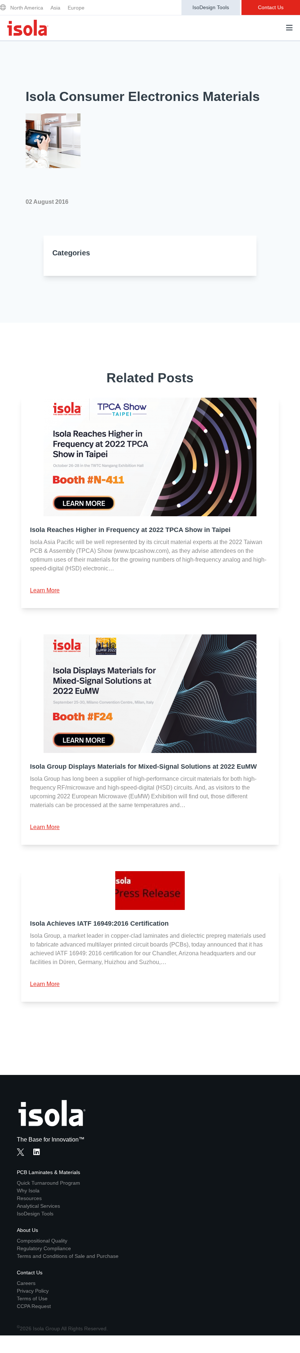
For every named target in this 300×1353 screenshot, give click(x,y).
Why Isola (28, 1190)
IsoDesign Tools (210, 7)
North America (26, 8)
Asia (55, 8)
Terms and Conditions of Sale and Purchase (68, 1256)
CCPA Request (34, 1306)
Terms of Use (32, 1298)
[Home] (27, 28)
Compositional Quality (42, 1241)
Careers (26, 1283)
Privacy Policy (33, 1291)
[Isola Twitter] (20, 1152)
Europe (76, 8)
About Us (27, 1230)
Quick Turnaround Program (48, 1183)
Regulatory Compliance (44, 1248)
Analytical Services (38, 1206)
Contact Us (271, 7)
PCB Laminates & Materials (48, 1172)
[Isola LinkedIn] (38, 1153)
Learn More (45, 590)
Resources (29, 1198)
